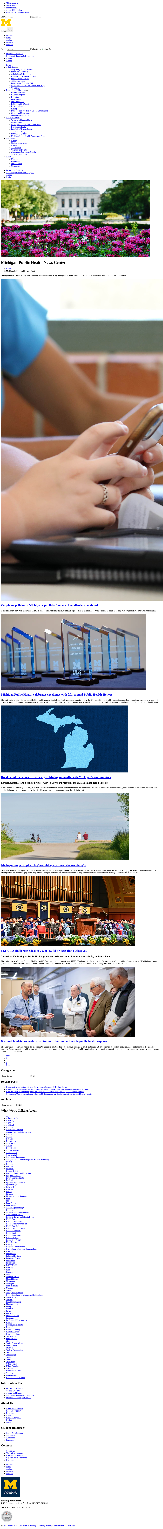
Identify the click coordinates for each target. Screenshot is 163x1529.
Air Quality (10, 1125)
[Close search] (40, 17)
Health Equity (11, 1233)
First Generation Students (16, 1196)
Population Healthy (19, 127)
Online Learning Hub (20, 115)
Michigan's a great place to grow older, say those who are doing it (43, 865)
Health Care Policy (13, 1226)
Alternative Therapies (14, 1130)
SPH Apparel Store (19, 154)
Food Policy (11, 1203)
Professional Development (16, 1320)
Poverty (9, 1311)
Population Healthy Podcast (22, 129)
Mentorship (10, 1281)
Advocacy (10, 1120)
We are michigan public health (23, 120)
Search (4, 17)
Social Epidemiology (14, 1343)
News (8, 1415)
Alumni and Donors (14, 1393)
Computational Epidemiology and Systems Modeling (27, 1159)
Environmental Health (15, 1178)
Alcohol (9, 1127)
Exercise (9, 1189)
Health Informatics (13, 1235)
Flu (7, 1201)
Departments (16, 99)
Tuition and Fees (18, 81)
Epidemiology (11, 1185)
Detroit (9, 1162)
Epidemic (10, 1180)
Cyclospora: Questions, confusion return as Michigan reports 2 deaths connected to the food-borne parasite (49, 1094)
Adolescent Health (13, 1118)
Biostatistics (11, 1141)
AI (7, 1116)
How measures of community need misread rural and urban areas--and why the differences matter (45, 1092)
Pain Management (13, 1302)
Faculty (14, 108)
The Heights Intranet (14, 1453)
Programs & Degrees (19, 72)
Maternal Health (12, 1277)
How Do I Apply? (13, 1411)
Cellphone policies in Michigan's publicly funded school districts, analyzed (49, 605)
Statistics (9, 1348)
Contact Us (15, 88)
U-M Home (70, 1526)
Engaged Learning (13, 1175)
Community (11, 138)
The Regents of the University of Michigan (20, 1526)
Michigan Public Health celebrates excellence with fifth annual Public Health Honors (56, 694)
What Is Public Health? (15, 1378)
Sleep (8, 1341)
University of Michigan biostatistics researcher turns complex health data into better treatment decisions (47, 1089)
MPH (8, 1274)
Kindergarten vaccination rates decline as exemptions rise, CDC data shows (36, 1087)
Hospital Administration (15, 1247)
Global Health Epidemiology (17, 1212)
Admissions (11, 67)
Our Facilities (16, 164)
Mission (14, 159)
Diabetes (9, 1164)
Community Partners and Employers (20, 1395)
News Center (16, 122)
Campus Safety (58, 1526)
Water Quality (11, 1375)
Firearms (9, 1194)
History (9, 1244)
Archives (7, 1099)
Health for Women (13, 1240)
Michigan (10, 1283)
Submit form (36, 49)
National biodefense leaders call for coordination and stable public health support (54, 1041)
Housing (9, 1251)
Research (9, 1327)
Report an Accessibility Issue (17, 12)
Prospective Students (14, 54)
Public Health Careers (20, 79)
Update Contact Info (14, 1455)
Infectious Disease (13, 1258)
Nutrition (9, 1288)
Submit (34, 17)
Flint (8, 1198)
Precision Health (12, 1316)
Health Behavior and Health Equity (20, 1217)
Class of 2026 (11, 1155)
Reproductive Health (14, 1325)
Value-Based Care (13, 1371)
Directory (10, 1460)
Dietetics (9, 1166)
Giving (9, 60)
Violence (9, 1373)
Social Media (11, 1345)
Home (8, 65)
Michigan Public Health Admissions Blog (28, 85)
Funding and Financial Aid (22, 83)
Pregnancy (10, 1318)
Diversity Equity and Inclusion (18, 1173)
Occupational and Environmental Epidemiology (25, 1295)
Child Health (11, 1148)
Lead (8, 1270)
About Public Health (14, 1408)
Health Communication (15, 1228)
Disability (10, 1169)
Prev (8, 1056)
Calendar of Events (19, 150)
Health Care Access (14, 1221)
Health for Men (12, 1237)
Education (15, 97)
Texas (8, 1357)
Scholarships (11, 1336)
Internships (10, 1263)
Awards (9, 1136)
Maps (8, 1422)
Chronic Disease (12, 1150)
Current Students (13, 1391)
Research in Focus (13, 1334)
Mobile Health (12, 1286)
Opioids (9, 1299)
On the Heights (12, 1297)
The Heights (16, 147)
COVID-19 (10, 1143)
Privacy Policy (45, 1526)
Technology (11, 1355)
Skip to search (11, 5)
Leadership (15, 161)
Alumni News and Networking (18, 1132)
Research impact (12, 1332)
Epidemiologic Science (15, 1182)
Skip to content (12, 3)
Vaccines (9, 1368)
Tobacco (9, 1359)
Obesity (9, 1290)
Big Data (9, 1139)
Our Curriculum (17, 102)
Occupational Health (14, 1293)
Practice (9, 1313)
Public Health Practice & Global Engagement (29, 111)
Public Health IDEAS (20, 104)
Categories (8, 1070)
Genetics (9, 1210)
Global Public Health (14, 1215)
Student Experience (19, 143)
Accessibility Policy (14, 10)
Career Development (14, 1433)
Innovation (10, 1260)
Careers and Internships (20, 113)
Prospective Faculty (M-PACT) (18, 1398)
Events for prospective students (23, 76)
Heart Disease (11, 1242)
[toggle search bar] (10, 29)
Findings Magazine (19, 134)
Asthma (9, 1134)
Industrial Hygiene (13, 1256)
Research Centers (18, 106)
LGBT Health (11, 1265)
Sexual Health (11, 1339)
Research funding (13, 1329)
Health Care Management (16, 1224)
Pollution (9, 1309)
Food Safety (11, 1205)
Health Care (11, 1219)
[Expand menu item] (17, 67)
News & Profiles (12, 118)
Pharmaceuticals (12, 1304)
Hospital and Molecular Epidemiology (21, 1249)
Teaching (9, 1352)
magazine (13, 1418)
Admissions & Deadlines (21, 74)
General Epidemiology (15, 1208)
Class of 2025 (11, 1153)
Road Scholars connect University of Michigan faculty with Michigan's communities (56, 777)
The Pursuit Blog (18, 131)
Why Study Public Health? (22, 69)
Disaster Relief (12, 1171)
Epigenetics (10, 1187)
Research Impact (18, 95)
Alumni (9, 58)
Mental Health (12, 1279)
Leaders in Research (19, 92)
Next (8, 1065)
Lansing (9, 1267)
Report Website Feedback (16, 1458)
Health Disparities (13, 1231)
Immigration (11, 1254)
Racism (9, 1322)
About (8, 157)
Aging (8, 1123)
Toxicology (10, 1361)
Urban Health (11, 1364)
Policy (8, 1306)
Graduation (10, 1438)
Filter (32, 1076)
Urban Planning (12, 1366)
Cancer (9, 1146)
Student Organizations (15, 1350)
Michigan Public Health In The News (26, 124)
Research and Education (16, 90)
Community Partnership (15, 1157)
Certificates (10, 1435)
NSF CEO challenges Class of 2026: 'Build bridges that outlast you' (44, 950)
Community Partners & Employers (20, 56)
